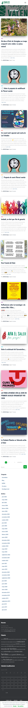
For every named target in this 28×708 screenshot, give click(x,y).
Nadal (2, 657)
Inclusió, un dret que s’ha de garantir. (13, 219)
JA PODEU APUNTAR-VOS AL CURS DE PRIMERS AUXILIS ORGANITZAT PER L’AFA (14, 395)
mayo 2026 (4, 499)
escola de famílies (9, 649)
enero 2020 (4, 589)
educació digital (16, 646)
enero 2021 (4, 569)
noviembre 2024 (6, 543)
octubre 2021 (5, 560)
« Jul (7, 692)
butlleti (3, 483)
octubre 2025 (5, 520)
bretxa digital (10, 641)
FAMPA (10, 654)
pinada (24, 657)
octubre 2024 (5, 546)
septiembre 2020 (6, 578)
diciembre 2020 (6, 572)
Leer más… (12, 57)
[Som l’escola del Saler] (14, 248)
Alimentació (3, 641)
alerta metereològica (23, 639)
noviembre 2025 (6, 517)
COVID (17, 644)
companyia (3, 644)
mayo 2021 (4, 566)
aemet (2, 639)
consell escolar (12, 644)
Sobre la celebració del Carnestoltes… (13, 349)
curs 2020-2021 (22, 644)
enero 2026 (4, 511)
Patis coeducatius (14, 657)
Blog (2, 38)
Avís (6, 641)
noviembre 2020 (6, 575)
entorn (24, 646)
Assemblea (4, 477)
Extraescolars (18, 651)
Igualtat (13, 654)
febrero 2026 (5, 508)
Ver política (20, 706)
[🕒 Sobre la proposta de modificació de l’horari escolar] (14, 74)
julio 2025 (4, 523)
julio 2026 (4, 496)
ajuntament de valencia (14, 639)
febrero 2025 (5, 534)
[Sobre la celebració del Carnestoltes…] (14, 335)
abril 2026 (4, 502)
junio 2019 (4, 607)
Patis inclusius (20, 657)
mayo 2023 (4, 551)
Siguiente (19, 462)
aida (9, 639)
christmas (14, 641)
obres (9, 657)
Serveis (15, 700)
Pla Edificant (7, 660)
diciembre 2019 (6, 592)
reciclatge (19, 660)
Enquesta (21, 646)
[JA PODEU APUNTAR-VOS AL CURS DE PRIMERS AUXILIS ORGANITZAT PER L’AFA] (14, 379)
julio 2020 (4, 580)
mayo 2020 (4, 586)
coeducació (21, 642)
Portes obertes (14, 660)
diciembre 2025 (6, 514)
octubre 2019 (5, 598)
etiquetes (12, 651)
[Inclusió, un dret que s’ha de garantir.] (14, 205)
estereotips (7, 651)
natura (6, 657)
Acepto (15, 706)
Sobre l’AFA (8, 700)
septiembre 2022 (6, 554)
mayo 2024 (4, 549)
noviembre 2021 (6, 557)
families (4, 654)
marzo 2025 (5, 531)
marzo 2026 (5, 505)
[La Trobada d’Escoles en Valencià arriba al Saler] (14, 426)
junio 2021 (4, 563)
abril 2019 (4, 609)
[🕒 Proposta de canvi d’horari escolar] (14, 163)
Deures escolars (4, 646)
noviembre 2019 (6, 595)
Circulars (4, 486)
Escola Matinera (20, 649)
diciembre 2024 (6, 540)
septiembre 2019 (6, 601)
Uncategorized (5, 489)
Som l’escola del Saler (8, 263)
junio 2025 (4, 525)
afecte (6, 639)
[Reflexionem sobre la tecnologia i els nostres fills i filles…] (14, 290)
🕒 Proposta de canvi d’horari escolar (13, 177)
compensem (7, 644)
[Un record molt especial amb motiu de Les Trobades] (14, 118)
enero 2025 (4, 537)
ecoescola (10, 646)
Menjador (22, 654)
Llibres (18, 654)
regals (22, 660)
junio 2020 (4, 583)
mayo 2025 (4, 528)
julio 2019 (4, 604)
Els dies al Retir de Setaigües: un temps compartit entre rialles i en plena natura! (14, 44)
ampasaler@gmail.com (9, 631)
